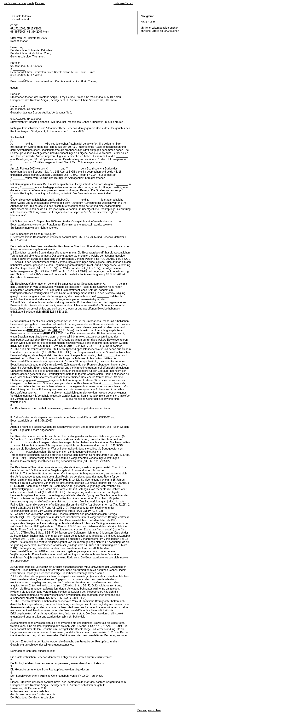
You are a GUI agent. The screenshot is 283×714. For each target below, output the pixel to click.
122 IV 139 (69, 597)
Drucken (40, 3)
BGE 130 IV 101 (57, 479)
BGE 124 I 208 (20, 345)
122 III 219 (65, 345)
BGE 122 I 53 (52, 333)
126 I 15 (57, 330)
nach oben (154, 710)
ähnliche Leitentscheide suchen (159, 27)
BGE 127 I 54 (35, 330)
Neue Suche (148, 21)
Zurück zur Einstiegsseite (19, 3)
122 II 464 (44, 345)
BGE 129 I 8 (50, 311)
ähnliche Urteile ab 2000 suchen (160, 30)
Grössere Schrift (123, 3)
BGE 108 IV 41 (85, 510)
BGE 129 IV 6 (47, 597)
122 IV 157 (87, 345)
